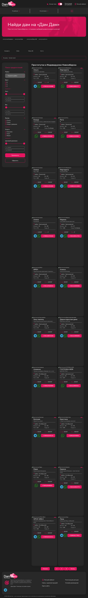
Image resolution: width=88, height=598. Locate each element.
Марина (63, 219)
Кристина (64, 419)
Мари (35, 469)
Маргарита (64, 70)
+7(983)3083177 (74, 86)
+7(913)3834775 (74, 487)
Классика (9, 131)
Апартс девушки (12, 124)
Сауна (8, 122)
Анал (8, 133)
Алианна (37, 369)
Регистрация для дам (72, 580)
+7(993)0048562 (47, 485)
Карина (63, 469)
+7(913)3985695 (74, 336)
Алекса (63, 269)
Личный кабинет (49, 580)
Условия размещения (71, 583)
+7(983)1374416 (48, 236)
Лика (62, 519)
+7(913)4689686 (74, 286)
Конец (73, 569)
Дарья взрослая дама (68, 319)
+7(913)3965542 (74, 386)
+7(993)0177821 (74, 535)
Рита (62, 120)
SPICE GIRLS (38, 519)
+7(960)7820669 (48, 386)
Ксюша (36, 120)
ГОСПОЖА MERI (66, 369)
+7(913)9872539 (48, 336)
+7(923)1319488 (48, 86)
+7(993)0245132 (48, 436)
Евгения (36, 419)
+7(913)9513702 (74, 236)
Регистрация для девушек (68, 4)
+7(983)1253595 (47, 136)
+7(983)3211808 (74, 186)
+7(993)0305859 (74, 436)
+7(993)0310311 (48, 537)
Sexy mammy (38, 319)
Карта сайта (46, 586)
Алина (36, 170)
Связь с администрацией (50, 583)
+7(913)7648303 (48, 286)
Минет (9, 135)
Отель (9, 120)
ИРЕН (35, 269)
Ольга (35, 70)
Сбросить (15, 160)
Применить (15, 155)
